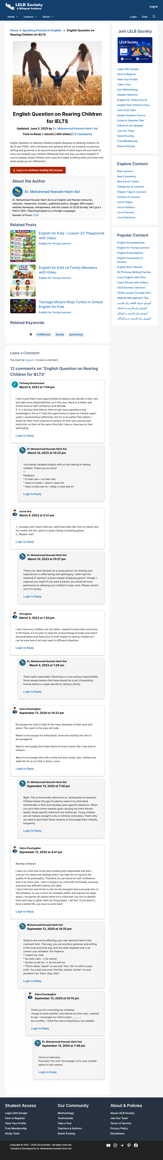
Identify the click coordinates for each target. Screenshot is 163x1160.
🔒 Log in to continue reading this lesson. (38, 170)
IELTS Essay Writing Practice (134, 272)
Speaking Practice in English (42, 30)
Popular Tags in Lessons (131, 191)
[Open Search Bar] (154, 17)
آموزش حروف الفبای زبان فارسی (134, 302)
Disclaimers (117, 1133)
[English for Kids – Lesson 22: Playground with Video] (23, 246)
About (46, 16)
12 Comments (82, 134)
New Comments (126, 176)
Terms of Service (120, 1123)
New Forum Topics (128, 181)
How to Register (126, 74)
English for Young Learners (55, 243)
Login (133, 16)
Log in (154, 6)
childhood (43, 334)
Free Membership (127, 140)
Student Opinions (127, 94)
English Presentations (130, 252)
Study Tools (12, 1133)
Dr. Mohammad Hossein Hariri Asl (52, 192)
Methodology (66, 1113)
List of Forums (125, 212)
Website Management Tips (133, 297)
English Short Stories (129, 267)
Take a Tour (124, 84)
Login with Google (128, 69)
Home (11, 16)
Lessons (28, 16)
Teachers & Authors (70, 1128)
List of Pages (124, 202)
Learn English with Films (131, 277)
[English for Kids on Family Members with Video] (23, 280)
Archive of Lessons (128, 196)
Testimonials (65, 1118)
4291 (36, 215)
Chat (144, 16)
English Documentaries (131, 242)
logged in (30, 359)
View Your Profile (127, 79)
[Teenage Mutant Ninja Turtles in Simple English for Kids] (23, 306)
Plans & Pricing (126, 146)
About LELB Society (122, 1113)
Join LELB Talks (126, 110)
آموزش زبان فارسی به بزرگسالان (134, 318)
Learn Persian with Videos (132, 282)
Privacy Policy (119, 1128)
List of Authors (126, 207)
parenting (76, 334)
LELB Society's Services (131, 287)
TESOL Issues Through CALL (134, 292)
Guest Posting (125, 135)
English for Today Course (132, 99)
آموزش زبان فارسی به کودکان (132, 313)
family (60, 334)
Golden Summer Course (131, 115)
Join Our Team (125, 130)
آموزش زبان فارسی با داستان (132, 308)
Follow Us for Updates (130, 125)
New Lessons (125, 171)
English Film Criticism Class (133, 105)
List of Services (126, 217)
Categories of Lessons (130, 186)
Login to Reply (25, 435)
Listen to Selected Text (130, 120)
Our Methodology (127, 89)
